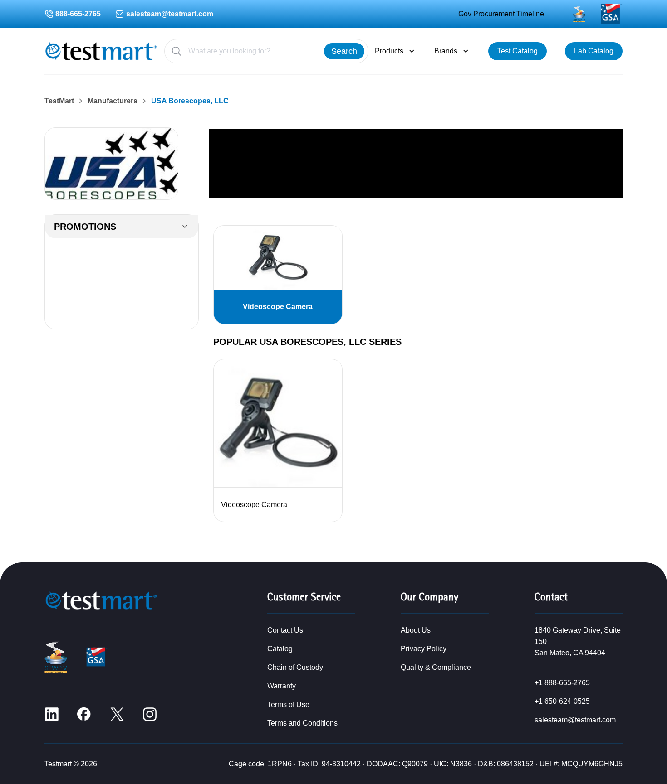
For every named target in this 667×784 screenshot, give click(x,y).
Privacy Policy (423, 649)
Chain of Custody (295, 667)
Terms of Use (288, 704)
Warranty (281, 686)
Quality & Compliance (436, 667)
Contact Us (285, 630)
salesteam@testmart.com (169, 14)
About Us (416, 630)
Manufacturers (112, 101)
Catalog (280, 649)
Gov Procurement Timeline (501, 14)
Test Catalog (517, 51)
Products (389, 51)
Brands (445, 51)
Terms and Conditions (302, 723)
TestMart (59, 101)
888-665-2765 (78, 14)
